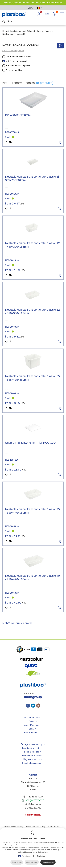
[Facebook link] (28, 706)
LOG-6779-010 (12, 132)
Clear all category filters (13, 50)
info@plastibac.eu (33, 804)
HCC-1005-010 (12, 526)
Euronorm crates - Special (18, 65)
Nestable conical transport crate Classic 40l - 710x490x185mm (32, 577)
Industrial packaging (31, 763)
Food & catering (17, 31)
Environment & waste (31, 755)
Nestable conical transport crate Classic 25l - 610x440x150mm (32, 511)
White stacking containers (39, 31)
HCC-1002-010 (12, 260)
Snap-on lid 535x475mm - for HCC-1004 (31, 442)
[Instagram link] (38, 706)
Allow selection (31, 862)
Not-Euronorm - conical (16, 61)
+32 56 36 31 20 (35, 797)
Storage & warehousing (31, 744)
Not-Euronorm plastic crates (19, 56)
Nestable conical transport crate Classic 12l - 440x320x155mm (32, 245)
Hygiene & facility (31, 759)
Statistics (41, 856)
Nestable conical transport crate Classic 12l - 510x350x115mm (32, 311)
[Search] (3, 21)
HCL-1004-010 (11, 460)
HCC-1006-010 (12, 593)
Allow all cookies (48, 862)
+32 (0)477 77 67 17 (35, 800)
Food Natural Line (14, 70)
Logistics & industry (31, 748)
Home (5, 31)
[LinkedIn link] (33, 706)
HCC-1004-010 (12, 393)
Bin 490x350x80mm (18, 115)
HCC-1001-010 (12, 194)
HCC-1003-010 (12, 327)
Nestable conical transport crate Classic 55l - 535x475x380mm (32, 378)
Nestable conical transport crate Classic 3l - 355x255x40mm (33, 178)
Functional (26, 856)
